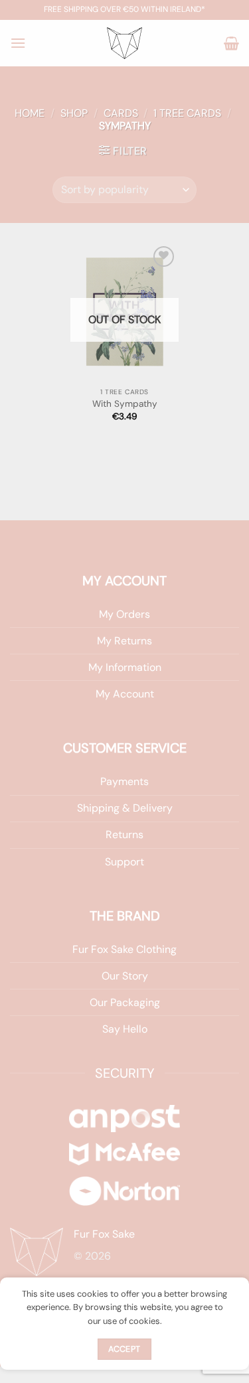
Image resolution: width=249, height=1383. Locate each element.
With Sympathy (124, 403)
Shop (74, 113)
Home (29, 113)
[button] (18, 43)
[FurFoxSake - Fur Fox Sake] (125, 43)
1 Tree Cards (187, 113)
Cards (121, 113)
